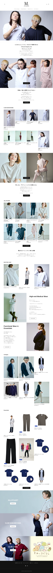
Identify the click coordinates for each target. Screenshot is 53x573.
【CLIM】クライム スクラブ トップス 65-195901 (9, 127)
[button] (5, 4)
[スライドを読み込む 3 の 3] (27, 41)
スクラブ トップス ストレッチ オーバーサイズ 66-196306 (20, 220)
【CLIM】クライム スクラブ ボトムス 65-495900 (20, 122)
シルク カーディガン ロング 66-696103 (43, 240)
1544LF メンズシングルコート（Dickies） (24, 287)
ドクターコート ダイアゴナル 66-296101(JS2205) (8, 220)
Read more (13, 503)
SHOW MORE (26, 83)
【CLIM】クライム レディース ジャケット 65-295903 (9, 143)
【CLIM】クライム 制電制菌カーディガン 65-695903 (10, 397)
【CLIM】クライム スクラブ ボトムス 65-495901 (43, 122)
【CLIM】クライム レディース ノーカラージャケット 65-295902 (20, 143)
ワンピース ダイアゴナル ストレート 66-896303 (32, 241)
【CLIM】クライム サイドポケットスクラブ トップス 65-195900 (32, 122)
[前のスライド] (23, 41)
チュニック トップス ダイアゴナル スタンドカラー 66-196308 (20, 241)
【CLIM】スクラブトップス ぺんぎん (39, 454)
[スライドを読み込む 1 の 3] (25, 41)
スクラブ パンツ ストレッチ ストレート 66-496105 (32, 220)
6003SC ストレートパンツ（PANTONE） (9, 465)
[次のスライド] (30, 41)
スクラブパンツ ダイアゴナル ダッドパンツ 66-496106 (9, 241)
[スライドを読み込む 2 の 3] (26, 41)
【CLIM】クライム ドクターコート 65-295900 (43, 148)
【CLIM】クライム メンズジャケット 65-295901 (32, 143)
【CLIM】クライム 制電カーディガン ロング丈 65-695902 (26, 397)
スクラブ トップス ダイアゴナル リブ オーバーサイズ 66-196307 (43, 220)
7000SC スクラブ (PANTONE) (23, 461)
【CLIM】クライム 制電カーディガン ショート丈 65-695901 (41, 372)
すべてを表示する (26, 245)
